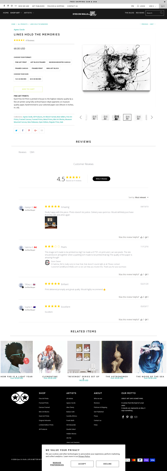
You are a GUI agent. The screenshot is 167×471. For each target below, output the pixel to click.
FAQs (96, 425)
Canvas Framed (44, 407)
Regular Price (54, 122)
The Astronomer (117, 357)
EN (132, 6)
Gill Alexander (71, 425)
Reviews (140, 13)
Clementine (50, 357)
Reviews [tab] (22, 152)
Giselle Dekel (71, 429)
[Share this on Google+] (35, 130)
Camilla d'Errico (71, 416)
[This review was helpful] (141, 237)
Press (96, 416)
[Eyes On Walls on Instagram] (12, 6)
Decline (107, 464)
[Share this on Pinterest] (29, 130)
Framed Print (37, 68)
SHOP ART (15, 13)
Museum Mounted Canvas (59, 62)
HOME (6, 13)
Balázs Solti (70, 412)
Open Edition (43, 122)
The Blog (129, 13)
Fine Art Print (21, 62)
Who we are (23, 6)
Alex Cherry (70, 407)
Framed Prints (37, 119)
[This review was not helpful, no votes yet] (146, 237)
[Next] (151, 68)
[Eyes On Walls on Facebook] (4, 6)
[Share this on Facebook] (22, 130)
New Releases (33, 122)
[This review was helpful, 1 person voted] (141, 274)
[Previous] (81, 68)
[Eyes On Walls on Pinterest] (8, 6)
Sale (61, 122)
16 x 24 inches (20, 79)
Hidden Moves (71, 434)
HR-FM (68, 438)
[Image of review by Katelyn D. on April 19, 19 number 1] (51, 222)
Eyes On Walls (22, 459)
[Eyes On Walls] (85, 14)
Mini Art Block (52, 68)
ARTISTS (28, 13)
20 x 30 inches (35, 79)
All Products (37, 117)
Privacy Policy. (84, 456)
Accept (82, 464)
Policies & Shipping (55, 6)
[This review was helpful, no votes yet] (141, 297)
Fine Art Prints (44, 398)
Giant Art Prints (44, 416)
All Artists (69, 398)
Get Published (38, 6)
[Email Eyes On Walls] (16, 6)
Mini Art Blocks (58, 119)
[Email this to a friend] (42, 130)
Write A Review (101, 179)
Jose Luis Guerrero (72, 442)
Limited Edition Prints (46, 425)
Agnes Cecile (19, 30)
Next (152, 24)
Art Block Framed (37, 62)
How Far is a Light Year (17, 357)
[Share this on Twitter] (16, 130)
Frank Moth (70, 420)
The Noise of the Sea (150, 357)
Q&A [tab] (32, 152)
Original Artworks (45, 420)
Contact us (72, 6)
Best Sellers (61, 117)
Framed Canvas (21, 68)
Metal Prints (47, 119)
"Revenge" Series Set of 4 (83, 357)
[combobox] (138, 197)
